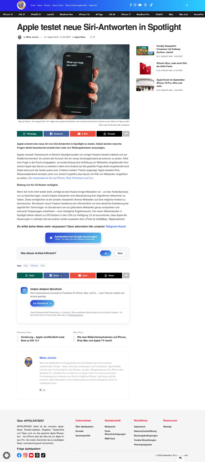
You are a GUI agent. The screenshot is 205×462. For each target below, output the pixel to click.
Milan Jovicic (32, 37)
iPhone (34, 265)
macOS (50, 14)
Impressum (139, 426)
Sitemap (167, 426)
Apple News (79, 37)
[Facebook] (19, 455)
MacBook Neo (66, 14)
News (39, 5)
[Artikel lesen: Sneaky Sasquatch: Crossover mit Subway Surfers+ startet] (145, 50)
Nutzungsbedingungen (146, 435)
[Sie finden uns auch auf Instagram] (135, 5)
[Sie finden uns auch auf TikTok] (151, 5)
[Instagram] (25, 455)
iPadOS (159, 14)
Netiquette (110, 426)
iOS (25, 265)
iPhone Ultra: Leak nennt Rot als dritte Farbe (172, 64)
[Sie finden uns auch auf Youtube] (139, 5)
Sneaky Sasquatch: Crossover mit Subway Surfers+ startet (168, 49)
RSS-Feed (110, 438)
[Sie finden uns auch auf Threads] (145, 5)
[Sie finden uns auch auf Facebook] (131, 5)
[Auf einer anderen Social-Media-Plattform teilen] (126, 134)
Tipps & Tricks (57, 5)
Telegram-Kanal (116, 226)
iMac (171, 14)
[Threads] (37, 455)
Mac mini (183, 14)
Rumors (47, 5)
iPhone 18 (8, 14)
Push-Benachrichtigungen (115, 432)
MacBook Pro (143, 14)
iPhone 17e (84, 14)
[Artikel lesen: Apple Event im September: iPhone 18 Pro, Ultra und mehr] (145, 84)
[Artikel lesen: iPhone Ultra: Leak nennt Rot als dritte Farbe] (145, 68)
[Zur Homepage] (21, 5)
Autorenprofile (82, 435)
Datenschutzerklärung (145, 430)
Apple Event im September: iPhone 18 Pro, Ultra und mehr (171, 83)
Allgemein (93, 5)
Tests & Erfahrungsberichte (76, 5)
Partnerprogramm (76, 315)
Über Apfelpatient (84, 426)
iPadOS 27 (36, 14)
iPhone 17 (126, 14)
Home (33, 5)
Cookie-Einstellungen (145, 439)
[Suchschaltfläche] (187, 5)
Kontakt (79, 430)
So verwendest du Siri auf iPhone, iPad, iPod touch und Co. (60, 178)
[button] (6, 455)
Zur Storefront (40, 303)
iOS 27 (22, 14)
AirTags (99, 14)
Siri (42, 265)
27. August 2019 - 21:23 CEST (57, 37)
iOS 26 (112, 14)
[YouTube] (31, 455)
